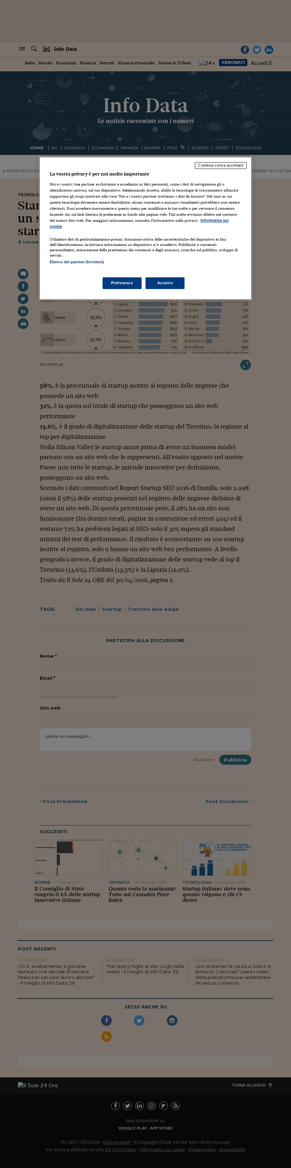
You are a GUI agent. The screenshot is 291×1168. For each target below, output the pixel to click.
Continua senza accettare (220, 165)
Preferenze (122, 283)
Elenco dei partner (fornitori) (77, 262)
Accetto (165, 283)
